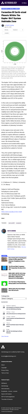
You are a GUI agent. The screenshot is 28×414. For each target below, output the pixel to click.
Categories (5, 296)
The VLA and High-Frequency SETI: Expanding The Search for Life (17, 268)
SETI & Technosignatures (8, 396)
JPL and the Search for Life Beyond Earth (16, 314)
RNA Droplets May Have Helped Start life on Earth (17, 289)
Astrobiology (11, 3)
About (3, 365)
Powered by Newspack (6, 411)
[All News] (4, 383)
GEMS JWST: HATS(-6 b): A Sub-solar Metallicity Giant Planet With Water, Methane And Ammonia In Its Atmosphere (17, 275)
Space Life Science (6, 394)
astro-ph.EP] (11, 223)
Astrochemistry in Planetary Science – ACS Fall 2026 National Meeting (15, 308)
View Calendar (5, 336)
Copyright (4, 367)
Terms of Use (5, 373)
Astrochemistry (5, 388)
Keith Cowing (10, 25)
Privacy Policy (5, 370)
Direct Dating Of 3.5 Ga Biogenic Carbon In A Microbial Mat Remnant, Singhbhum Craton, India (17, 260)
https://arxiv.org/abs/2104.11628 (11, 211)
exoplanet (18, 223)
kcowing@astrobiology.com (8, 356)
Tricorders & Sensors (7, 399)
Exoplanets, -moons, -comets (10, 8)
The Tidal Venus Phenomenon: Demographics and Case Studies (17, 283)
